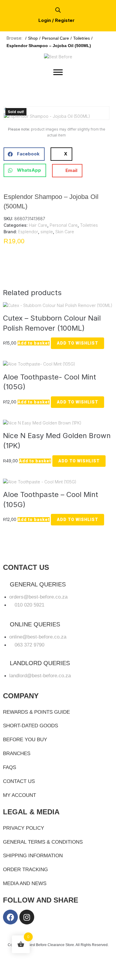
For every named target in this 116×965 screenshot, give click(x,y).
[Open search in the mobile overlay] (58, 9)
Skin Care (64, 231)
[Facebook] (10, 917)
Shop (33, 38)
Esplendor (28, 231)
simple (46, 231)
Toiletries (81, 38)
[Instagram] (26, 917)
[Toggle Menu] (58, 72)
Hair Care (38, 225)
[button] (6, 109)
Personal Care (55, 38)
